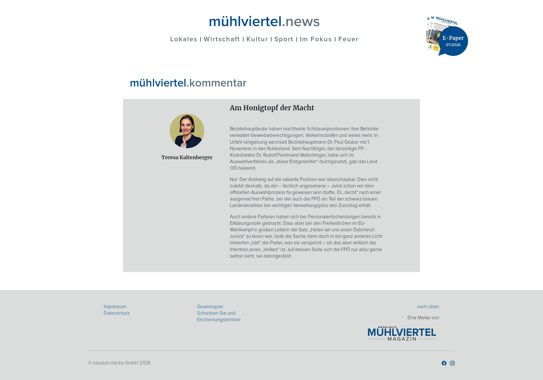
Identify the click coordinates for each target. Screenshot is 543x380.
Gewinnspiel (210, 307)
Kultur (257, 39)
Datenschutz (117, 313)
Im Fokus (316, 39)
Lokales (183, 39)
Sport (284, 39)
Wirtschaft (222, 39)
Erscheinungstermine (219, 320)
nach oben (428, 307)
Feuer (348, 39)
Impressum (115, 307)
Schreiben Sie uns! (216, 313)
